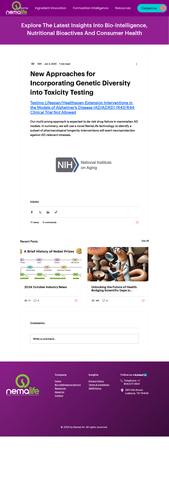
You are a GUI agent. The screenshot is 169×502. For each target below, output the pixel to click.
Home (58, 381)
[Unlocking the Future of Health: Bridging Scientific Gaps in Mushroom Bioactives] (118, 264)
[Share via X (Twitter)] (39, 212)
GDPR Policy (95, 388)
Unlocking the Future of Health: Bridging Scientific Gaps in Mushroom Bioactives (114, 289)
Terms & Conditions (99, 384)
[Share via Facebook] (31, 212)
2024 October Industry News (45, 287)
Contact (59, 395)
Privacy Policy (96, 381)
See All (145, 240)
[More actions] (137, 64)
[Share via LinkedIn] (48, 212)
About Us (59, 392)
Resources (60, 388)
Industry (34, 201)
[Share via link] (56, 212)
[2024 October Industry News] (51, 264)
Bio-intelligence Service (68, 384)
